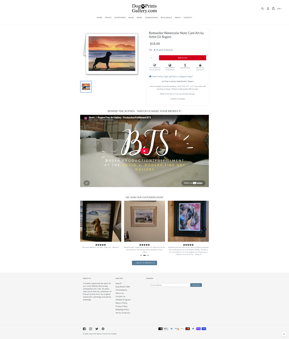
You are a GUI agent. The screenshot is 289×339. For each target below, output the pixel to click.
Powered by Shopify (109, 334)
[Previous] (84, 229)
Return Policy (121, 303)
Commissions (121, 290)
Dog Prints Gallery (95, 334)
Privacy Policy (121, 306)
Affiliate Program (123, 300)
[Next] (204, 229)
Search (118, 283)
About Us (119, 293)
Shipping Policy (122, 309)
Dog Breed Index (122, 287)
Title (150, 50)
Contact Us (120, 296)
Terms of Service (122, 313)
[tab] (141, 255)
